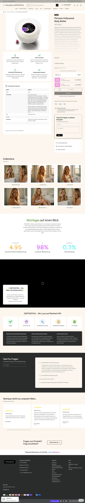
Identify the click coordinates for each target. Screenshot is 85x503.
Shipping (56, 67)
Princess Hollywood (11, 11)
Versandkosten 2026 (56, 481)
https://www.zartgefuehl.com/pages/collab (75, 468)
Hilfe (57, 1)
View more (5, 161)
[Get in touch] (77, 5)
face (41, 8)
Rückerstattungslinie (56, 476)
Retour (53, 471)
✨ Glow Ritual (69, 184)
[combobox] (46, 5)
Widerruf (53, 469)
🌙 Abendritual (42, 184)
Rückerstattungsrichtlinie (57, 474)
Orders (69, 462)
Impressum (54, 472)
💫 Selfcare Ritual (15, 207)
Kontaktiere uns (53, 442)
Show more (56, 57)
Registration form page (72, 464)
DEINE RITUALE (22, 8)
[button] (3, 5)
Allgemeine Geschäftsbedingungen (56, 465)
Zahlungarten (54, 478)
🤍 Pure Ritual (69, 207)
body (37, 8)
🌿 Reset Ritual (42, 207)
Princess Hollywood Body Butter (22, 11)
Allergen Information (60, 63)
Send (59, 135)
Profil (69, 466)
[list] (42, 247)
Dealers (61, 8)
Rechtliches (54, 462)
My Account (63, 1)
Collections (30, 8)
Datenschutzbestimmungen (57, 467)
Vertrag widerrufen (10, 461)
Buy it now (68, 93)
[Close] (80, 108)
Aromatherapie (47, 8)
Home (5, 11)
